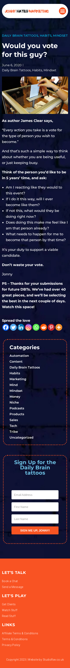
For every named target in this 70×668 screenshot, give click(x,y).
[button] (62, 11)
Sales (14, 420)
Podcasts (17, 408)
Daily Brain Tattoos (20, 35)
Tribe (14, 432)
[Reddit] (43, 327)
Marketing (18, 379)
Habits (46, 35)
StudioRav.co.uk (53, 659)
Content (16, 361)
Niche (14, 402)
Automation (19, 356)
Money (15, 396)
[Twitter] (13, 327)
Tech (13, 426)
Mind (14, 385)
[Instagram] (28, 327)
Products (17, 414)
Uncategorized (21, 437)
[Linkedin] (21, 327)
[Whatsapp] (36, 327)
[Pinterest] (51, 327)
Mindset (60, 35)
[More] (58, 327)
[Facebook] (5, 327)
